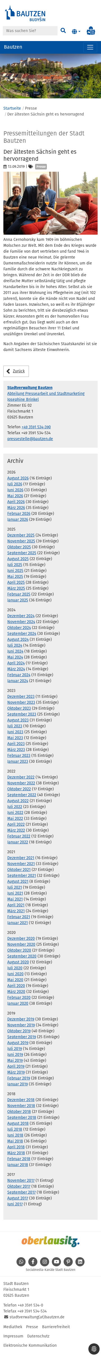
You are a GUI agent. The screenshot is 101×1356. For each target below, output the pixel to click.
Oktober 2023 (19, 708)
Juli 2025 (14, 564)
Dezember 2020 (21, 938)
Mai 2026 (15, 495)
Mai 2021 (15, 899)
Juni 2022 (15, 812)
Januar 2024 (17, 680)
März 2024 (16, 669)
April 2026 (16, 501)
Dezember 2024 (21, 616)
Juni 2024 (15, 651)
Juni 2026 (15, 490)
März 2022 (16, 830)
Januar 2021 (17, 922)
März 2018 (16, 1153)
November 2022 (21, 783)
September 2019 (21, 1036)
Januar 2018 (17, 1164)
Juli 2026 (14, 484)
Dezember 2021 (20, 857)
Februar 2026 (18, 513)
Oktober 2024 (19, 627)
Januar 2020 (17, 1003)
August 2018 (18, 1123)
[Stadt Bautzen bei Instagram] (44, 1265)
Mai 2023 (15, 737)
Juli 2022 (14, 806)
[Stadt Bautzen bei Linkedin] (80, 1265)
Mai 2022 (15, 818)
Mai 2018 (15, 1141)
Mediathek (12, 1327)
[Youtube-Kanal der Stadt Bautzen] (56, 1265)
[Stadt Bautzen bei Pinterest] (68, 1265)
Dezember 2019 (20, 1019)
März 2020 (16, 991)
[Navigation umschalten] (90, 47)
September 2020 (21, 956)
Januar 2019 (17, 1084)
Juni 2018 (15, 1135)
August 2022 (18, 800)
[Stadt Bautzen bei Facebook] (33, 1265)
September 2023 (21, 714)
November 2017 (21, 1180)
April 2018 (16, 1147)
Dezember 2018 (21, 1099)
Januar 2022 (17, 842)
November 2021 (21, 863)
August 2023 (18, 720)
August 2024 (18, 639)
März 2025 (16, 588)
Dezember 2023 (21, 696)
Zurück (19, 371)
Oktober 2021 (19, 869)
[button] (76, 31)
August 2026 (18, 478)
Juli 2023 (14, 726)
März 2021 (16, 911)
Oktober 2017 (18, 1186)
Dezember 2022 (21, 777)
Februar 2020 (19, 997)
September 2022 (21, 795)
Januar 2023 (17, 761)
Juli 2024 (14, 645)
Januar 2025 (17, 600)
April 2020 (16, 985)
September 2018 (21, 1117)
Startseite (12, 108)
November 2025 (21, 541)
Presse (32, 1327)
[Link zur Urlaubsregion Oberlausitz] (50, 1241)
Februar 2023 (18, 755)
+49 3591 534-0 (30, 1305)
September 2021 (21, 875)
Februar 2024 (18, 675)
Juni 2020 (15, 974)
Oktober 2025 (19, 547)
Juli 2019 (14, 1048)
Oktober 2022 (19, 789)
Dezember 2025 (21, 535)
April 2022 (16, 824)
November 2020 (21, 944)
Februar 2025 (18, 594)
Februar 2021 (18, 916)
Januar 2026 (17, 519)
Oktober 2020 (19, 950)
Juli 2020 (14, 968)
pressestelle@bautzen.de (30, 438)
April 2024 (16, 663)
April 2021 (15, 905)
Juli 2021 (14, 887)
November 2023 (21, 702)
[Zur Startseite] (25, 12)
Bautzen (13, 47)
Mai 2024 (15, 657)
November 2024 (21, 621)
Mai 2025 (15, 576)
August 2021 (17, 881)
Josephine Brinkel (23, 399)
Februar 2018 (18, 1158)
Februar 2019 (18, 1078)
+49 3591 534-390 (36, 427)
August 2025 (18, 558)
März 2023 (16, 749)
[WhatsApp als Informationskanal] (21, 1265)
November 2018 (21, 1105)
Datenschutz (38, 1336)
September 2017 (21, 1192)
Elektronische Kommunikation (30, 1345)
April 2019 (15, 1066)
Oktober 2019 (19, 1031)
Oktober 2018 (19, 1111)
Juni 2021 (15, 893)
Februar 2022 (18, 836)
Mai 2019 (15, 1060)
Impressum (13, 1336)
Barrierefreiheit (56, 1327)
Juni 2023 (15, 732)
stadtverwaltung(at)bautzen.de (37, 1317)
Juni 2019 (15, 1054)
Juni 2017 (15, 1204)
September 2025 (21, 553)
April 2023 (16, 743)
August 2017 (17, 1198)
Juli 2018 (14, 1129)
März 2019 (16, 1072)
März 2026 (16, 507)
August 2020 (18, 962)
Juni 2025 (15, 570)
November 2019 (21, 1025)
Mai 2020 (15, 979)
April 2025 (16, 582)
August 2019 (17, 1042)
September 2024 (21, 633)
